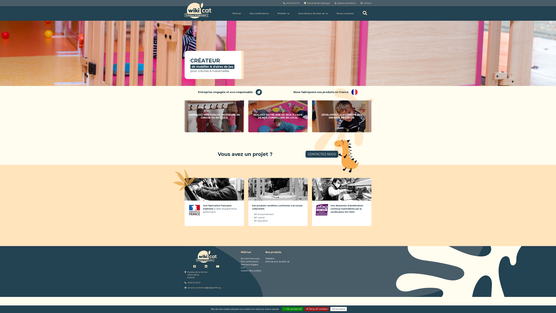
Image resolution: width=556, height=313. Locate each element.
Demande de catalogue (318, 3)
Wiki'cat (236, 13)
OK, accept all (293, 309)
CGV (243, 267)
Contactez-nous (322, 154)
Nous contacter (345, 13)
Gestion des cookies (251, 270)
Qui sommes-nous (250, 258)
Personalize (338, 309)
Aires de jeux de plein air (311, 13)
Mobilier (281, 13)
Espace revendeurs (347, 3)
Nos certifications (259, 13)
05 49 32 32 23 (194, 283)
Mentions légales (249, 264)
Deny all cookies (317, 309)
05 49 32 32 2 (292, 3)
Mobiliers (269, 258)
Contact (367, 3)
